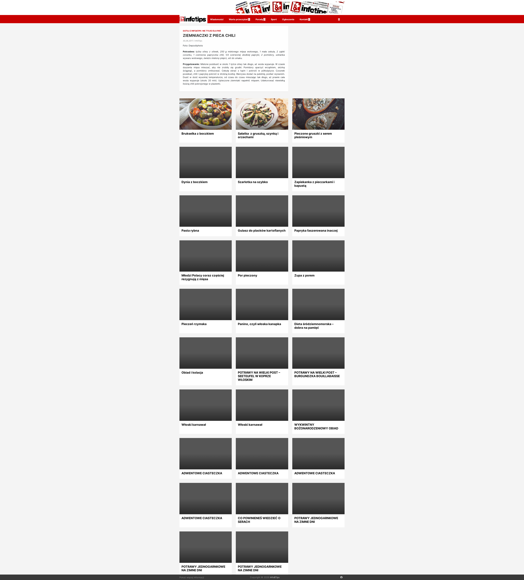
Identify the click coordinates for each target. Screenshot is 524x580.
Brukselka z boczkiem (197, 133)
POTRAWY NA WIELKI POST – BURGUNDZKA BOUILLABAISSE (317, 374)
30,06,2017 (188, 41)
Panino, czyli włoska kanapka (259, 324)
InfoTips (198, 41)
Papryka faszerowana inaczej (316, 230)
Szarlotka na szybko (253, 182)
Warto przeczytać (238, 19)
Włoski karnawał (193, 424)
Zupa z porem (304, 275)
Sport (274, 19)
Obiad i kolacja (192, 372)
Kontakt (304, 19)
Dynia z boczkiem (194, 182)
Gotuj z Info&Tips (192, 31)
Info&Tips (274, 577)
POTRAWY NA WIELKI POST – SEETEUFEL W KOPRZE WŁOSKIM (259, 376)
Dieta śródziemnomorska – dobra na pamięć (314, 325)
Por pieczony (247, 275)
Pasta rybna (190, 230)
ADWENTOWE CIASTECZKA (201, 473)
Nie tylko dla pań (211, 31)
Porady (259, 19)
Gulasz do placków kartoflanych (262, 230)
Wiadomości (216, 19)
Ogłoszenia (288, 19)
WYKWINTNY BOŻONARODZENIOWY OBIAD (316, 426)
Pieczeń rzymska (194, 324)
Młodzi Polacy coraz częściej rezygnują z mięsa (202, 277)
